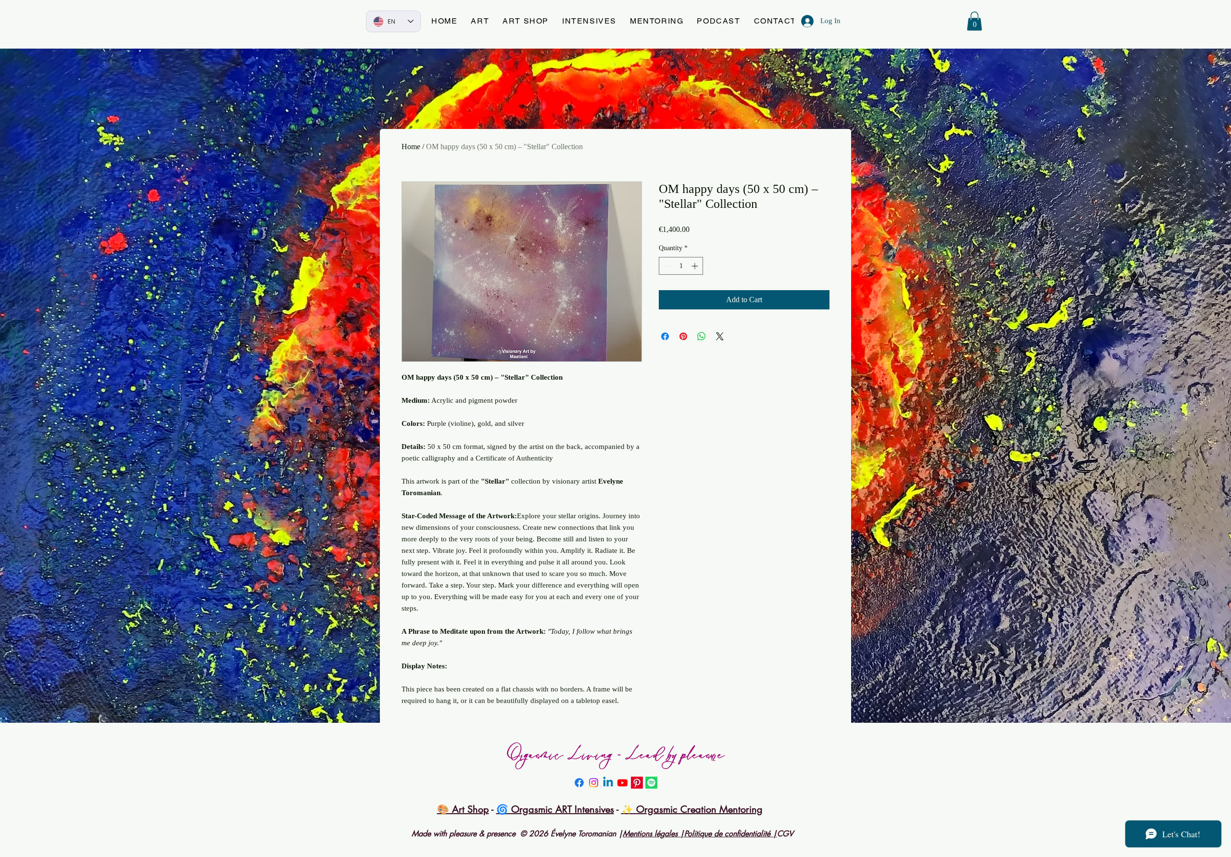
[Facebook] (579, 783)
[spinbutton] (681, 265)
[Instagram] (594, 783)
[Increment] (696, 265)
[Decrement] (666, 265)
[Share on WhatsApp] (701, 336)
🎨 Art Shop (463, 809)
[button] (480, 21)
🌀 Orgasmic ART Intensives (555, 809)
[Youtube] (622, 783)
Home (411, 146)
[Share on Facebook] (665, 336)
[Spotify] (651, 783)
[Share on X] (720, 336)
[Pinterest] (637, 783)
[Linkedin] (608, 783)
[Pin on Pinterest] (683, 336)
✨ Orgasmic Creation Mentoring (692, 809)
